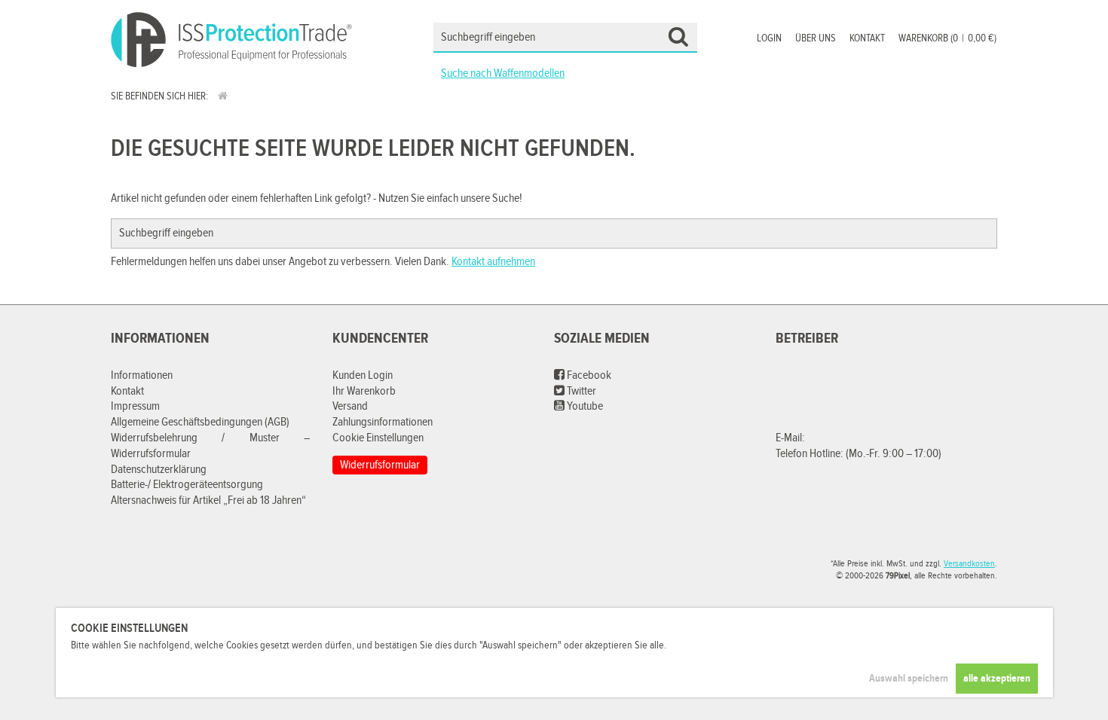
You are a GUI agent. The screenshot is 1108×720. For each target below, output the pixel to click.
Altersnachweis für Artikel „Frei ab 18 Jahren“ (208, 500)
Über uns (815, 38)
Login (769, 38)
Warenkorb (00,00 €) (947, 38)
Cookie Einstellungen (378, 438)
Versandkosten (969, 563)
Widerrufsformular (380, 465)
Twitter (580, 391)
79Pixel (898, 575)
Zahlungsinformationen (382, 422)
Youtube (584, 406)
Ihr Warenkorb (364, 391)
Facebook (588, 375)
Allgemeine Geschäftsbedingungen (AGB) (200, 422)
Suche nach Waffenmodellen (503, 73)
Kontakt (867, 38)
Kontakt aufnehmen (493, 262)
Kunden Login (362, 375)
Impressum (135, 406)
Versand (350, 406)
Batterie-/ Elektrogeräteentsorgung (187, 484)
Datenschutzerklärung (159, 469)
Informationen (142, 375)
